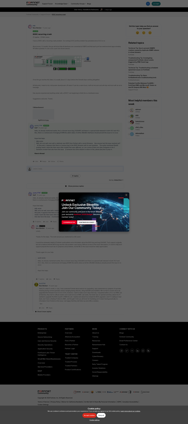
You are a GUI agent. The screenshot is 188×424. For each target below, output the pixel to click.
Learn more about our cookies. (130, 411)
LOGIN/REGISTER (69, 222)
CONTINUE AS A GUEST (86, 222)
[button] (94, 420)
